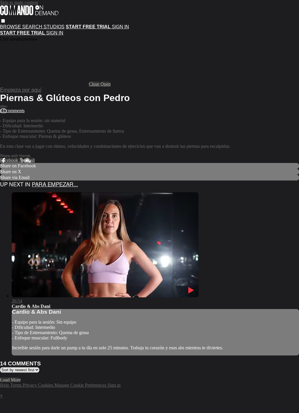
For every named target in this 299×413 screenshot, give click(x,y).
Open (105, 83)
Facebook (9, 160)
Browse (11, 26)
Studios (54, 26)
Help (5, 385)
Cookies (46, 385)
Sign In (54, 32)
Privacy (30, 385)
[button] (3, 21)
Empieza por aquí (20, 89)
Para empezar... (55, 184)
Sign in (120, 26)
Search (33, 26)
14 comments (12, 110)
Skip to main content (19, 2)
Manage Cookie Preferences (80, 385)
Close (94, 83)
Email (29, 160)
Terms (16, 385)
